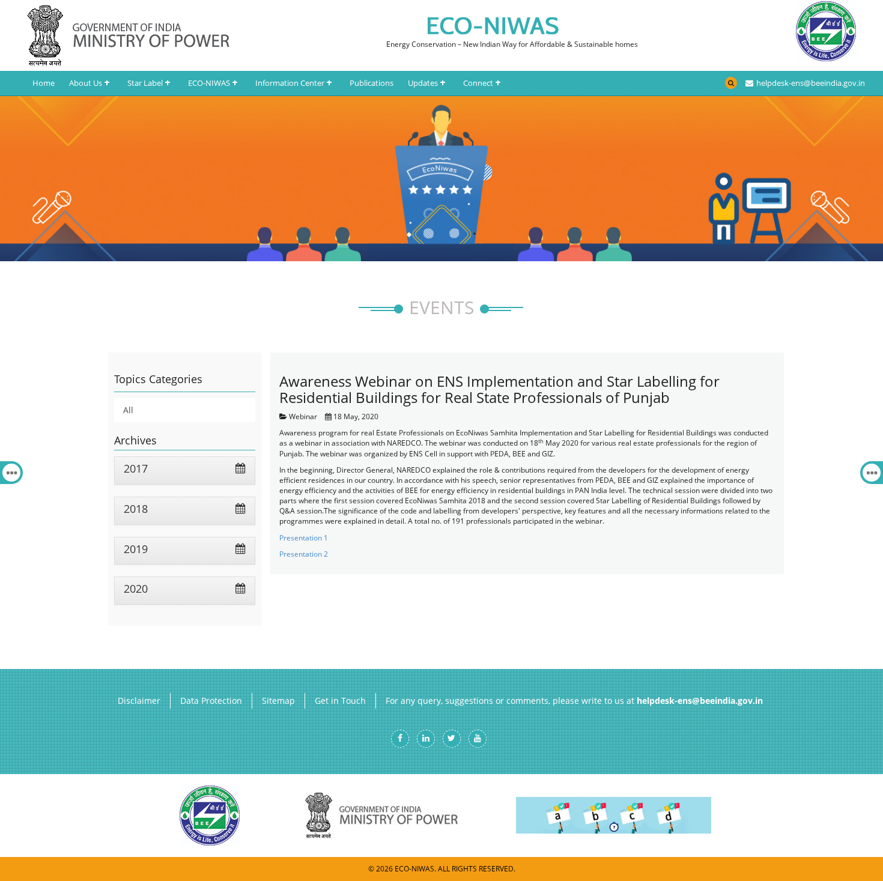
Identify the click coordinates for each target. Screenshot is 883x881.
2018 (136, 508)
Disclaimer (139, 700)
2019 (136, 549)
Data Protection (211, 700)
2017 (136, 468)
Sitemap (278, 700)
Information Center (289, 82)
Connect (478, 82)
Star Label (145, 82)
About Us (85, 82)
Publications (371, 82)
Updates (423, 82)
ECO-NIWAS (209, 82)
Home (43, 82)
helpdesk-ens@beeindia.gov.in (809, 82)
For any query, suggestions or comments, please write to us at (574, 700)
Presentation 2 (303, 554)
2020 (136, 588)
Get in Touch (340, 700)
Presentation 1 (303, 538)
